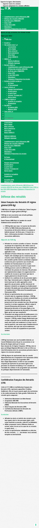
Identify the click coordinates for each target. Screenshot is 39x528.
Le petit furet (12, 93)
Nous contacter (13, 51)
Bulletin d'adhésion (14, 61)
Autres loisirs (12, 97)
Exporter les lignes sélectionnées (11, 2)
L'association (12, 47)
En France (11, 83)
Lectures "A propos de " (15, 95)
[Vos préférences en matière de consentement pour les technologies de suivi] (36, 525)
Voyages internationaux (15, 89)
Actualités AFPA (13, 107)
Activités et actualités (15, 101)
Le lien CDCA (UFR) (9, 25)
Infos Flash (11, 55)
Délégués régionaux (14, 63)
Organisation (12, 103)
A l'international (13, 85)
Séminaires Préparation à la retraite (15, 29)
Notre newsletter (13, 53)
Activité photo (12, 91)
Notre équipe (12, 49)
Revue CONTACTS (13, 57)
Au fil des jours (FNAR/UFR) (12, 21)
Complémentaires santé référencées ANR (16, 17)
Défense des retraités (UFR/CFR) (14, 19)
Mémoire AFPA (12, 109)
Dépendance (8, 27)
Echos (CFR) (7, 23)
